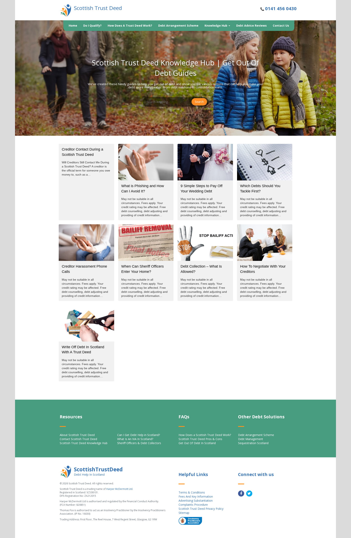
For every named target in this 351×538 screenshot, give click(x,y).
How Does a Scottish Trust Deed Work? (205, 435)
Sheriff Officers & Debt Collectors (139, 443)
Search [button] (199, 102)
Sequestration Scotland (253, 443)
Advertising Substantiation (196, 500)
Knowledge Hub (216, 25)
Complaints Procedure (193, 505)
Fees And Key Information (196, 496)
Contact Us (281, 25)
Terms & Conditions (192, 492)
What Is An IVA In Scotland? (135, 439)
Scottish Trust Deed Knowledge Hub (83, 443)
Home (73, 25)
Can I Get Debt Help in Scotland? (138, 435)
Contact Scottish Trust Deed (78, 439)
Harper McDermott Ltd (119, 489)
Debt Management (250, 439)
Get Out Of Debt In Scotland (197, 443)
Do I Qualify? (92, 25)
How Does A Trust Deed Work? (130, 25)
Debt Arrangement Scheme (178, 25)
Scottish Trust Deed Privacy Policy (201, 509)
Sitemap (184, 513)
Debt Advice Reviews (251, 25)
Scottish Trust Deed (98, 8)
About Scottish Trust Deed (77, 435)
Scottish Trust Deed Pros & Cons (200, 439)
